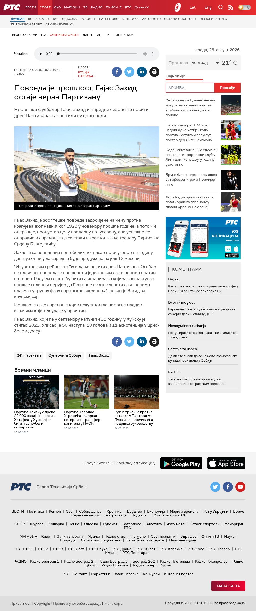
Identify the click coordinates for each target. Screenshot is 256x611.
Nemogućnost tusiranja (187, 325)
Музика (94, 536)
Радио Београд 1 (44, 561)
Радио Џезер (144, 565)
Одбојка (69, 19)
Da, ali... (174, 279)
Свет (70, 511)
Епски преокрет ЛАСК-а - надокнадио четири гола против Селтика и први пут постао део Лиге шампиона (189, 132)
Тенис (53, 19)
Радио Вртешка (115, 565)
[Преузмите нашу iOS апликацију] (227, 463)
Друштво (134, 511)
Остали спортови (180, 19)
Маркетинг (100, 574)
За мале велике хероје (145, 540)
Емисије (114, 7)
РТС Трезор (220, 549)
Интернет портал (179, 574)
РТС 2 (43, 549)
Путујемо (138, 536)
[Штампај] (155, 72)
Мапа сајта (228, 586)
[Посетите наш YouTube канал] (241, 487)
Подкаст (139, 515)
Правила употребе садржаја (77, 603)
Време (238, 511)
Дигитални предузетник (101, 540)
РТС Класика (171, 549)
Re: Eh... (174, 372)
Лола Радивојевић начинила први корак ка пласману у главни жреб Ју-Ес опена (190, 202)
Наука (229, 536)
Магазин (72, 7)
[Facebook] (117, 72)
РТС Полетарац (136, 552)
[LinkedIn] (142, 72)
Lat (193, 7)
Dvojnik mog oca (182, 302)
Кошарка (36, 19)
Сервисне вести (85, 515)
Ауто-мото (151, 19)
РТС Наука (98, 549)
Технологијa (115, 536)
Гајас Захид (99, 355)
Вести (31, 7)
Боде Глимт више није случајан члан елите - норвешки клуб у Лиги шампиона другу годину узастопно (192, 157)
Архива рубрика (60, 24)
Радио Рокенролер (211, 561)
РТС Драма (122, 549)
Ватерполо (108, 19)
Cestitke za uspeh (182, 349)
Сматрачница (115, 515)
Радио (96, 7)
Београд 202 (144, 561)
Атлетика (130, 19)
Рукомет (88, 19)
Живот (46, 536)
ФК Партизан (29, 355)
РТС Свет (76, 549)
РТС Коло (196, 549)
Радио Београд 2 (79, 561)
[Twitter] (129, 72)
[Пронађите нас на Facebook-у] (228, 487)
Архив (165, 565)
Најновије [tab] (175, 76)
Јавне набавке (126, 574)
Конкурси (151, 574)
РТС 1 (28, 549)
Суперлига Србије (64, 35)
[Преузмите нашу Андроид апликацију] (181, 463)
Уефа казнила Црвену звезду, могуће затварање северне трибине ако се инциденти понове (191, 107)
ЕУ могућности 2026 (169, 515)
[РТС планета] (178, 7)
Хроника (114, 511)
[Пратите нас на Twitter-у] (215, 487)
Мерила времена (184, 511)
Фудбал (18, 19)
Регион (55, 511)
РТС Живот (146, 549)
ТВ (86, 7)
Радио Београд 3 (113, 561)
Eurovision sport (26, 24)
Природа (68, 540)
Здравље (188, 536)
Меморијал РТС (213, 19)
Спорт (45, 7)
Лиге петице (93, 35)
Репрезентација (120, 35)
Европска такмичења (28, 35)
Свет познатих (163, 536)
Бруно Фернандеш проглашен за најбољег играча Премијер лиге (191, 179)
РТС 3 (58, 549)
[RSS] (231, 7)
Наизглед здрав (182, 540)
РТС (128, 7)
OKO (57, 7)
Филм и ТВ (210, 536)
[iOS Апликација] (203, 238)
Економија (156, 511)
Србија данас (90, 511)
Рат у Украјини (216, 511)
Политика (35, 511)
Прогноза (178, 62)
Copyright (42, 603)
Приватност (20, 603)
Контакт (80, 574)
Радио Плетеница (175, 561)
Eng (208, 7)
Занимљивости (70, 536)
